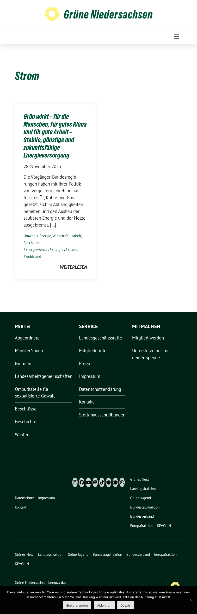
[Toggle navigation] (176, 36)
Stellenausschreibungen (102, 415)
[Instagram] (75, 482)
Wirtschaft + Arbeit (67, 236)
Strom (72, 249)
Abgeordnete (27, 338)
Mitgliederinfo (92, 350)
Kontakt (86, 402)
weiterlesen (73, 267)
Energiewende (36, 249)
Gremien (23, 363)
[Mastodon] (95, 482)
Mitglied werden (148, 338)
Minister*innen (29, 350)
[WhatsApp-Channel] (122, 482)
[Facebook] (81, 482)
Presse (85, 363)
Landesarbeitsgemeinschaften (43, 376)
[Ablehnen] (191, 600)
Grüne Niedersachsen (108, 14)
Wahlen (22, 434)
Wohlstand (33, 256)
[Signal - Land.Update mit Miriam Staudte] (115, 482)
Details (126, 605)
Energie (57, 249)
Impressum (89, 376)
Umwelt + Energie (37, 236)
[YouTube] (88, 482)
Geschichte (25, 421)
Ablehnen (104, 605)
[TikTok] (102, 482)
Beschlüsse (32, 242)
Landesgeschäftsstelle (100, 338)
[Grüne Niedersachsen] (52, 14)
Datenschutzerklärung (100, 389)
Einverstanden (77, 605)
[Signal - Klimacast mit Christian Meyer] (108, 482)
